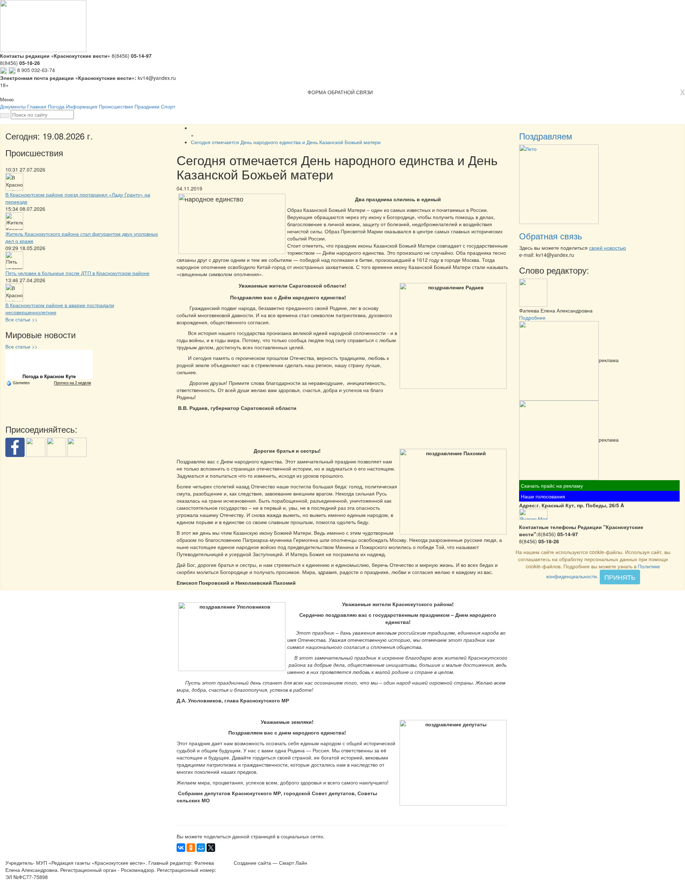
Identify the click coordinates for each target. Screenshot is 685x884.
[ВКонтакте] (181, 847)
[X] (211, 847)
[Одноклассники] (191, 847)
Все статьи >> (21, 319)
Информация (81, 106)
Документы (13, 106)
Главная (36, 106)
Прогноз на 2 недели (72, 383)
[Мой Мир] (201, 847)
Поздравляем (545, 135)
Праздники (147, 106)
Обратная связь (550, 235)
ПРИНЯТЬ (619, 576)
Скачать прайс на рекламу (552, 485)
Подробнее (532, 317)
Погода (56, 106)
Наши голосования (543, 496)
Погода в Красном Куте (49, 376)
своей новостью (607, 247)
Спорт (168, 106)
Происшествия (116, 106)
